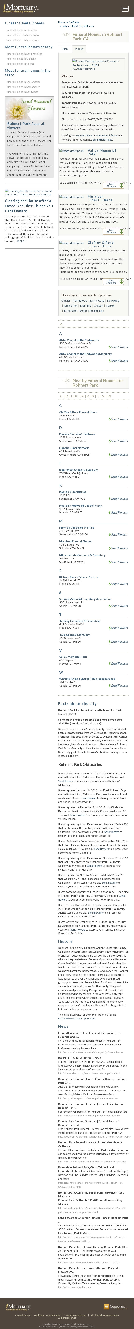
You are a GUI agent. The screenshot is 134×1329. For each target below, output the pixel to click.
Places (79, 48)
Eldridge (85, 305)
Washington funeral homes (47, 1315)
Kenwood (113, 300)
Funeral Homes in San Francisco (24, 53)
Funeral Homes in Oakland (21, 58)
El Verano (70, 310)
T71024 (80, 69)
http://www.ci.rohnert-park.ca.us (77, 1018)
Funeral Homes (22, 1315)
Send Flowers (119, 347)
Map (65, 48)
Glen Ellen (70, 305)
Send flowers (65, 781)
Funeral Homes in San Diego (22, 91)
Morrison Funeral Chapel (101, 198)
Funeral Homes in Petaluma (21, 30)
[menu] (125, 9)
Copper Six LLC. (66, 1324)
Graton (98, 305)
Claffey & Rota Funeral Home (101, 244)
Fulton (110, 305)
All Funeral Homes (67, 1317)
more (21, 240)
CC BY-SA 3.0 (90, 69)
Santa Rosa (97, 300)
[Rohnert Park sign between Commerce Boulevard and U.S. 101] (98, 61)
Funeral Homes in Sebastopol (22, 34)
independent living (106, 135)
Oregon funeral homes (75, 1315)
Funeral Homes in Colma (20, 63)
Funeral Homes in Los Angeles (23, 81)
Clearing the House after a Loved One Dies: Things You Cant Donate (29, 206)
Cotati (65, 300)
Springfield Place (102, 139)
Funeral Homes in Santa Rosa (22, 40)
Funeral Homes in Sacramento (23, 86)
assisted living (84, 135)
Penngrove (80, 300)
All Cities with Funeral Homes (105, 1315)
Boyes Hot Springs (91, 310)
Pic (73, 69)
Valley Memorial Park (102, 152)
